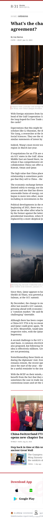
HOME (14, 16)
